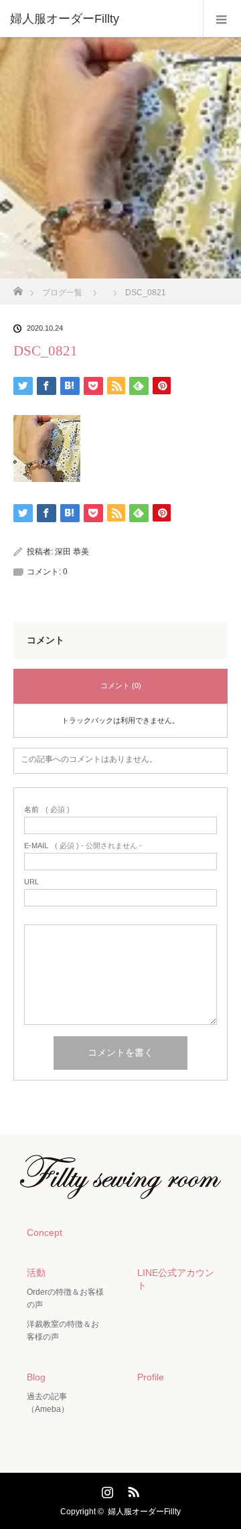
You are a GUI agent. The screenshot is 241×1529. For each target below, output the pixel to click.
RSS (132, 1489)
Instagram (106, 1489)
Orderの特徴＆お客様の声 (65, 1298)
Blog (36, 1377)
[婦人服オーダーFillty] (100, 18)
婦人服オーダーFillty (144, 1511)
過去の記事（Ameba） (48, 1403)
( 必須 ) (47, 809)
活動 (36, 1272)
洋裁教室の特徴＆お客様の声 (63, 1330)
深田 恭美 (72, 551)
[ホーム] (17, 288)
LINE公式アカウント (175, 1279)
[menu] (222, 18)
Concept (44, 1232)
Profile (150, 1377)
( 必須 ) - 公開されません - (83, 846)
